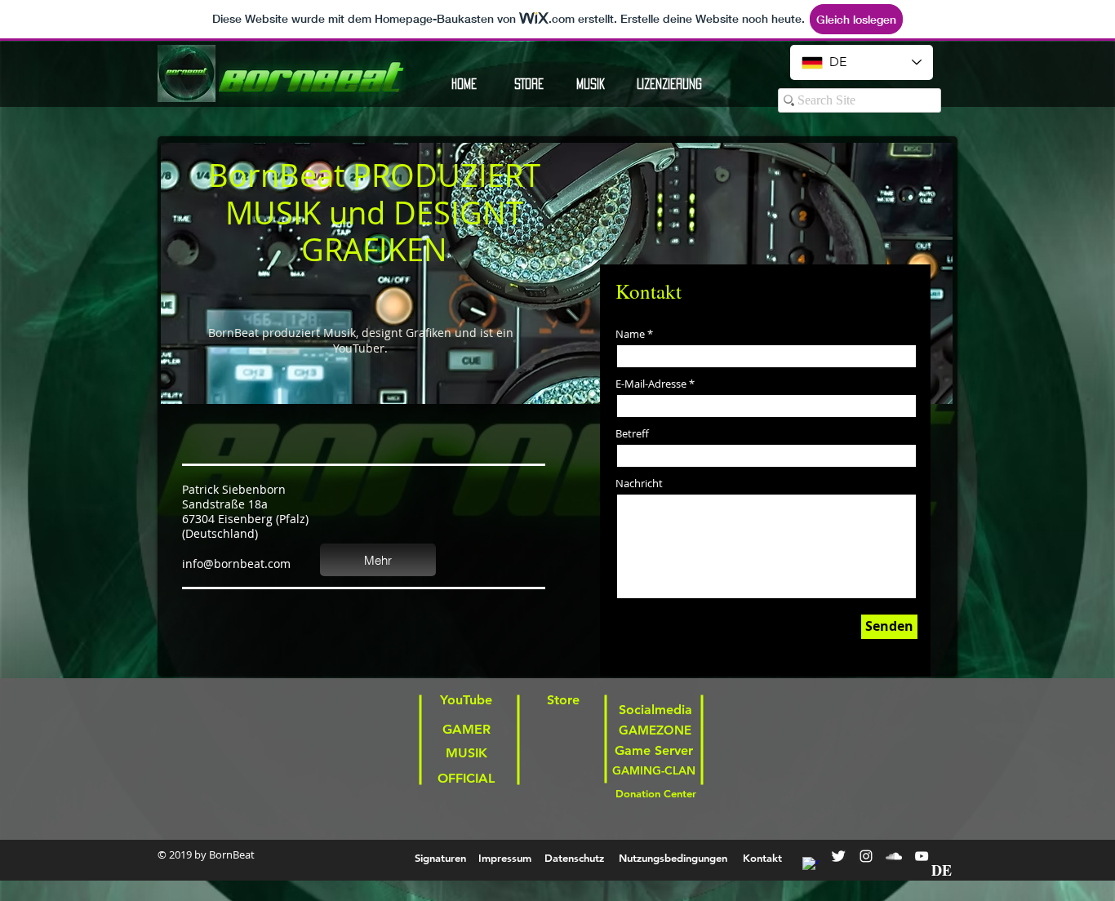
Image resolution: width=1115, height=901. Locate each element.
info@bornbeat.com (236, 563)
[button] (669, 84)
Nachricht (639, 483)
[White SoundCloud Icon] (894, 856)
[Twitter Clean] (838, 856)
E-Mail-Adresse (650, 384)
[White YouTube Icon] (921, 856)
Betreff (632, 433)
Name (630, 334)
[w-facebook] (810, 865)
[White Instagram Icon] (866, 856)
